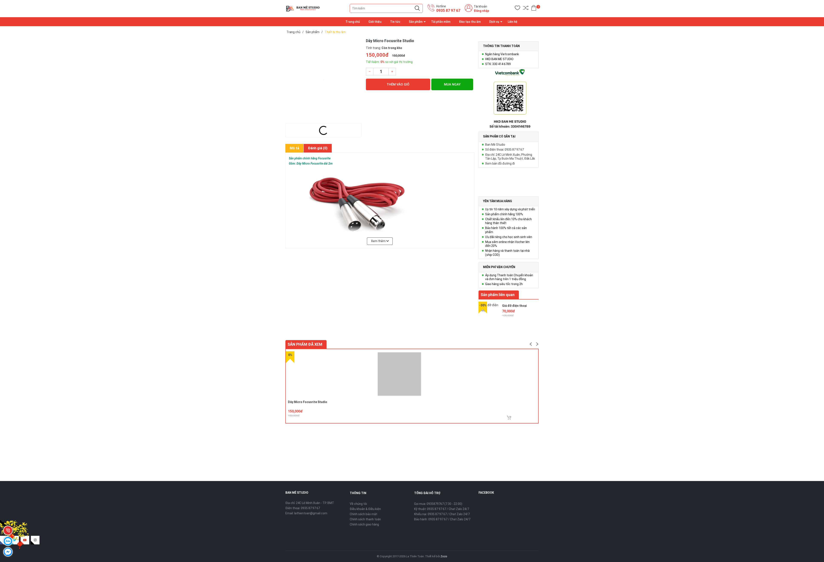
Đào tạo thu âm (470, 21)
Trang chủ (352, 21)
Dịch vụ (494, 21)
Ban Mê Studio (495, 144)
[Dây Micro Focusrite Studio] (323, 79)
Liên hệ (512, 21)
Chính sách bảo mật (363, 514)
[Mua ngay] (509, 417)
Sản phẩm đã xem (305, 344)
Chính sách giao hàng (364, 524)
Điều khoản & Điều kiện (365, 509)
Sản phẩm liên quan (498, 294)
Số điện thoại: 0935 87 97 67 (504, 149)
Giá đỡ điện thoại (514, 305)
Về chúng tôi (358, 503)
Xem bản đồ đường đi (500, 163)
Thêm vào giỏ (398, 84)
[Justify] (417, 8)
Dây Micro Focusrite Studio (307, 402)
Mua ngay (452, 84)
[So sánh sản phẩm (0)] (525, 8)
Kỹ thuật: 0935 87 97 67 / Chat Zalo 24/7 (441, 509)
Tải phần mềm (440, 21)
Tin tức (395, 21)
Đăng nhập (481, 10)
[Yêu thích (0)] (517, 8)
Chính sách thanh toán (365, 519)
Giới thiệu (375, 21)
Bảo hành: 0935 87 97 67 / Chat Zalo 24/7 (442, 519)
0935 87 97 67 (448, 10)
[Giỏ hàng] (533, 8)
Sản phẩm (416, 21)
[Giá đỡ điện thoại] (489, 312)
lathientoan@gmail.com (310, 513)
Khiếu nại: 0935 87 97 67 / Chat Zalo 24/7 (442, 514)
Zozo (444, 556)
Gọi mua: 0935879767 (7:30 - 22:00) (438, 503)
